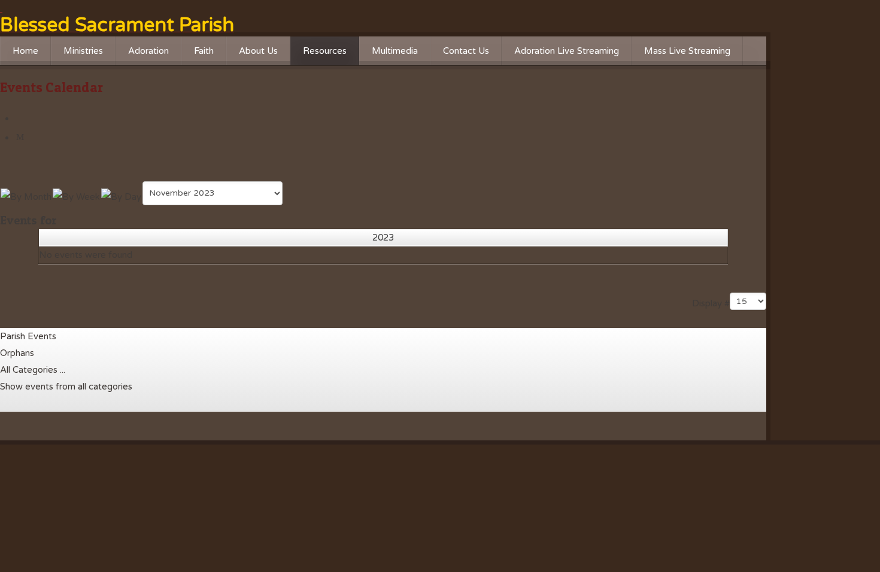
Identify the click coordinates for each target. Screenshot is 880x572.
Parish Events (28, 336)
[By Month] (26, 195)
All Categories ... (32, 369)
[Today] (121, 195)
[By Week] (76, 195)
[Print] (21, 118)
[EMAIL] (21, 137)
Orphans (17, 353)
